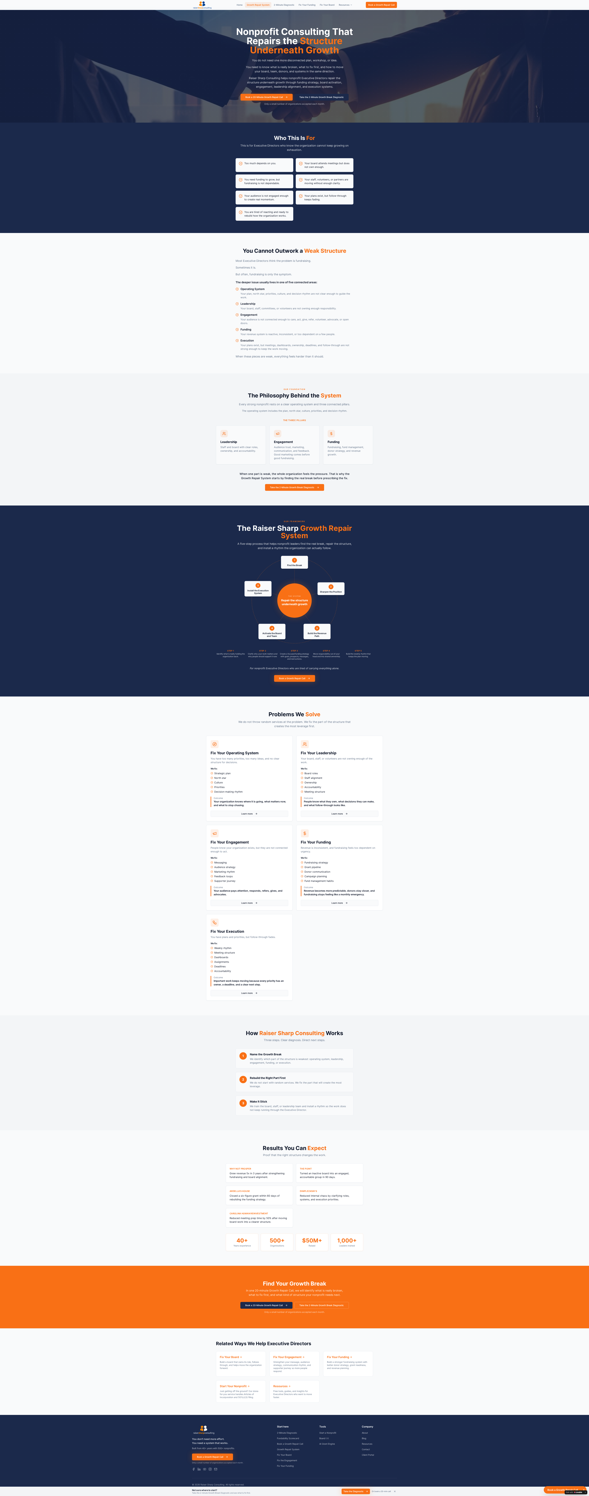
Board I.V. (324, 1438)
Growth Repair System (258, 5)
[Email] (215, 1469)
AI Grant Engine (327, 1444)
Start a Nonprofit (327, 1432)
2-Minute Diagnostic (284, 5)
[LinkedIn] (199, 1469)
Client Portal (368, 1455)
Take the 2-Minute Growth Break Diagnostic (321, 97)
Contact (366, 1449)
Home (240, 5)
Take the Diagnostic (353, 1491)
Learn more (247, 813)
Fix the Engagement (287, 1460)
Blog (364, 1438)
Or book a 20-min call (381, 1491)
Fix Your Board (327, 5)
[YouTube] (204, 1469)
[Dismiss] (395, 1491)
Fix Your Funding (307, 5)
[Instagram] (210, 1469)
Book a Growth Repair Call (381, 5)
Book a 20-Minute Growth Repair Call (264, 97)
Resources (344, 5)
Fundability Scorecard (288, 1438)
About (365, 1432)
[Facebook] (193, 1469)
